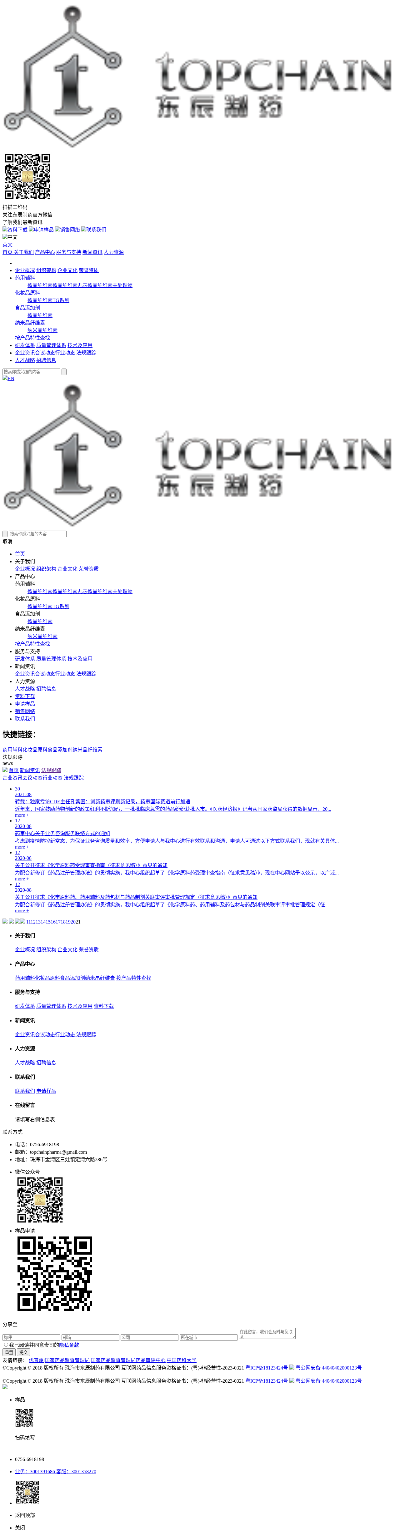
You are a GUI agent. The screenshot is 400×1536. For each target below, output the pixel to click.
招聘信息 (46, 360)
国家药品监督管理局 (67, 1360)
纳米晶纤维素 (30, 322)
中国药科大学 (182, 1360)
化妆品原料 (27, 292)
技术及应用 (80, 345)
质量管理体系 (51, 345)
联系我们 (96, 229)
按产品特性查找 (32, 337)
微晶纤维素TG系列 (48, 300)
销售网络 (70, 229)
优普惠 (36, 1360)
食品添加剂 (27, 307)
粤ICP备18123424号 (266, 1367)
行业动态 (65, 352)
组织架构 (46, 270)
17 (58, 921)
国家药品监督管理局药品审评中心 (128, 1360)
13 (38, 921)
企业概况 (25, 270)
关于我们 (24, 252)
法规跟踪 (86, 352)
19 (68, 921)
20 (73, 921)
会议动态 (45, 352)
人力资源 (114, 252)
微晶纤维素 (40, 285)
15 (48, 921)
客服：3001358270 (75, 1471)
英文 (7, 244)
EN (11, 378)
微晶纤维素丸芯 (70, 285)
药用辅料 (25, 277)
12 (33, 921)
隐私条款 (69, 1345)
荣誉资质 (89, 270)
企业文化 (68, 270)
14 (43, 921)
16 (53, 921)
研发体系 (25, 345)
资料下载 (18, 229)
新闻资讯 (92, 252)
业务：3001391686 (35, 1471)
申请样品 (44, 229)
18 (63, 921)
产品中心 (45, 252)
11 (28, 921)
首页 (8, 252)
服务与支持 (68, 252)
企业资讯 (25, 352)
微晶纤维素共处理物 (110, 285)
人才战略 (25, 360)
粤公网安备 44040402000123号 (329, 1367)
